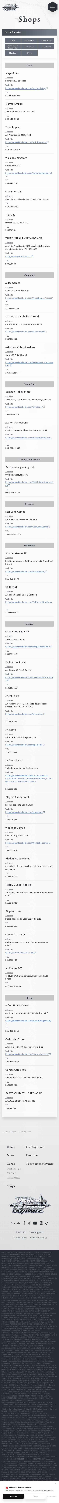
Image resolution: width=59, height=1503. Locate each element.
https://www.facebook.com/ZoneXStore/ (25, 571)
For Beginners (35, 1147)
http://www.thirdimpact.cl (18, 256)
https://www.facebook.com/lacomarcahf (25, 331)
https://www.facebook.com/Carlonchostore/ (27, 1054)
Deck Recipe (13, 1169)
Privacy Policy (48, 1490)
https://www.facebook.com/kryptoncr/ (24, 406)
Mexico (12, 53)
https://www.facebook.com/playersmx (24, 812)
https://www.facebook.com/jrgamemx (24, 744)
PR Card (11, 1173)
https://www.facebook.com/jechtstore (24, 714)
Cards (11, 1163)
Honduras (46, 46)
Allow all (13, 1496)
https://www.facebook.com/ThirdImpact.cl (26, 142)
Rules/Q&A (13, 1178)
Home (5, 1131)
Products (32, 1155)
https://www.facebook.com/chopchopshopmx (27, 646)
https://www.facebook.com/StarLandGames (26, 526)
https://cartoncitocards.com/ (19, 952)
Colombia (29, 40)
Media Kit (21, 1232)
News (10, 1155)
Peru (29, 53)
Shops (13, 1131)
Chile (12, 40)
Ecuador (29, 46)
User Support (36, 1232)
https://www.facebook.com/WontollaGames (26, 842)
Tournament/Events (40, 1163)
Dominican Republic (12, 46)
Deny (35, 1496)
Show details (51, 1496)
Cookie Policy (19, 1237)
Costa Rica (46, 40)
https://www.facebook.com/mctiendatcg (25, 88)
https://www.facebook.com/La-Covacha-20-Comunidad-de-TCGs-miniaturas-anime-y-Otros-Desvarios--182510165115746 (29, 778)
